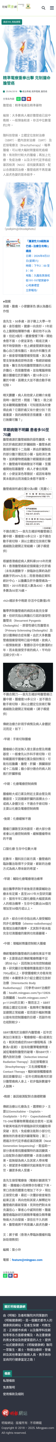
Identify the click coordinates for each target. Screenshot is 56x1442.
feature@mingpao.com (27, 1260)
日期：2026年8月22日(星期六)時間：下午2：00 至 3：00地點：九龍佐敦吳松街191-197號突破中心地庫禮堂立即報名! (38, 266)
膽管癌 (44, 91)
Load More (28, 1287)
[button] (52, 8)
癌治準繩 (26, 91)
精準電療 (36, 91)
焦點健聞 (16, 22)
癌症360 (7, 22)
